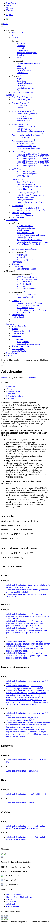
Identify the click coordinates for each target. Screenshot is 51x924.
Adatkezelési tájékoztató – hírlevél (20, 803)
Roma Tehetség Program (22, 111)
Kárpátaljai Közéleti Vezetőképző (30, 131)
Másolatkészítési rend (25, 88)
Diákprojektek (17, 339)
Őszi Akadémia (18, 217)
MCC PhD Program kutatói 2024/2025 (33, 158)
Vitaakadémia (17, 206)
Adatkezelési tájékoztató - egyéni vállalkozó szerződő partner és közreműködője (24, 719)
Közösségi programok (21, 346)
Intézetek (20, 48)
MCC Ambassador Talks (27, 279)
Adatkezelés (22, 85)
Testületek (21, 55)
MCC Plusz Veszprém (26, 176)
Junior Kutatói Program (26, 145)
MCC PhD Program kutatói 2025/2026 (33, 156)
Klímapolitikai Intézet (26, 228)
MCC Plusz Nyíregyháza (27, 174)
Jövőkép (15, 35)
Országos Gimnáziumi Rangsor (24, 249)
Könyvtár (15, 264)
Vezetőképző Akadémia (21, 213)
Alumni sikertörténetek (21, 331)
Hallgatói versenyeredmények (24, 193)
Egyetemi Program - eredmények (30, 202)
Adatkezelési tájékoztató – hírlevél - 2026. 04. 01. (26, 794)
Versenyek (21, 257)
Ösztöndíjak (16, 180)
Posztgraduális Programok (22, 141)
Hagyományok (18, 333)
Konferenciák (22, 255)
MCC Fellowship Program (28, 305)
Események (11, 3)
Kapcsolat (10, 10)
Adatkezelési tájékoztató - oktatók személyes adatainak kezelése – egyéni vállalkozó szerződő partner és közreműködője (26, 648)
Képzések (10, 95)
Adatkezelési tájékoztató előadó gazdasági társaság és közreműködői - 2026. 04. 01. (27, 591)
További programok (25, 259)
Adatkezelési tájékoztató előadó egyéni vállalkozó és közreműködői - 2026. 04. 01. (28, 586)
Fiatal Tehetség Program (22, 97)
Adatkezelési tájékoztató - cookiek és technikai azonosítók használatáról (25, 838)
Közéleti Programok (20, 124)
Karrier (9, 355)
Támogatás (21, 81)
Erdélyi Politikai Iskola (26, 127)
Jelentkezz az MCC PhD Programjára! (32, 154)
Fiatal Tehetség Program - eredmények (33, 195)
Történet (15, 37)
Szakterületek (22, 50)
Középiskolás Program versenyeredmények (26, 198)
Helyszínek (16, 57)
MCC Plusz (16, 169)
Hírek (8, 5)
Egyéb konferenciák (25, 297)
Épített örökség (12, 353)
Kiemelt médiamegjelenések (28, 63)
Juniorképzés (22, 105)
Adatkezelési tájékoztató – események (22, 771)
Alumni (15, 329)
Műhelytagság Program (26, 143)
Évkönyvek (16, 335)
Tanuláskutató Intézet (25, 232)
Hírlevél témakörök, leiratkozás (19, 897)
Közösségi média (24, 70)
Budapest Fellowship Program (29, 303)
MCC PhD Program (20, 151)
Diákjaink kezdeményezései (28, 344)
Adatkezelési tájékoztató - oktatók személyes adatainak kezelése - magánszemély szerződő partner (28, 642)
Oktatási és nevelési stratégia (23, 92)
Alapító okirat (22, 72)
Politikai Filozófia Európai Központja (32, 242)
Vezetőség (21, 43)
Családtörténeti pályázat (26, 269)
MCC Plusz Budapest (26, 171)
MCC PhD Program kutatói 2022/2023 (33, 163)
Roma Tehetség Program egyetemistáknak (27, 115)
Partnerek (21, 90)
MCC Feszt (21, 286)
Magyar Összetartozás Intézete (29, 239)
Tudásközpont (12, 220)
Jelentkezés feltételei (25, 137)
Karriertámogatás (19, 326)
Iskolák (20, 108)
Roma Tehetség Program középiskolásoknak (27, 119)
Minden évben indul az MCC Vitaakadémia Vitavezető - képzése (31, 209)
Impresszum (11, 902)
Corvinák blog (17, 266)
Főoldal (4, 378)
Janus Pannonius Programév (28, 148)
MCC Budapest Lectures (27, 277)
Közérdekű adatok (24, 83)
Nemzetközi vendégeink (27, 53)
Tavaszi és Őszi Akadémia (22, 215)
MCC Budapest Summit (27, 295)
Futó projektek (23, 341)
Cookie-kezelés (12, 906)
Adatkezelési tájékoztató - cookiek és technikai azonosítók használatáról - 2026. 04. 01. (25, 827)
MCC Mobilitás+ (24, 312)
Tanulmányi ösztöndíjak (26, 182)
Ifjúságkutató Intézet (25, 225)
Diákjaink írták (18, 348)
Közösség (10, 324)
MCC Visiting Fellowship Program (31, 310)
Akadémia (21, 46)
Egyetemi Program (19, 103)
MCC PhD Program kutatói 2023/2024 (33, 161)
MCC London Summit (26, 289)
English (9, 14)
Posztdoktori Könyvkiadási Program (26, 135)
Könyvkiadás (17, 262)
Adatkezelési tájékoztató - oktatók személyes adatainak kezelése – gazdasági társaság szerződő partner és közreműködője (26, 655)
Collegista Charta (19, 351)
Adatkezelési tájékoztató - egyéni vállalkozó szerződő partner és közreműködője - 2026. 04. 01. (27, 687)
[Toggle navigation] (2, 26)
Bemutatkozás (17, 33)
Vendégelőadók (18, 317)
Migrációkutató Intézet (26, 230)
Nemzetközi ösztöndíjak (27, 184)
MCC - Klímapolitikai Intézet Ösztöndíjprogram (29, 188)
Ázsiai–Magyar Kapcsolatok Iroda (31, 244)
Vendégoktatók (18, 315)
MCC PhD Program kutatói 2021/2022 (33, 165)
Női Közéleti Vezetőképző (27, 129)
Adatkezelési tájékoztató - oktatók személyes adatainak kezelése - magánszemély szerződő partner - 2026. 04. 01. (28, 616)
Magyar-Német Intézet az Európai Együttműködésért (31, 236)
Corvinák (10, 8)
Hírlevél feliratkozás (14, 895)
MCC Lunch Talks (24, 282)
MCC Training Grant (25, 308)
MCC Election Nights (26, 284)
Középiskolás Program (21, 99)
